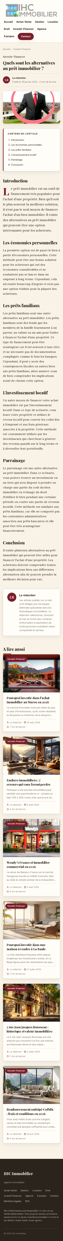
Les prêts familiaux (21, 149)
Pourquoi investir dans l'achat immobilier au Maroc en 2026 (28, 700)
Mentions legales (12, 1201)
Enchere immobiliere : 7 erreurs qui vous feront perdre (28, 782)
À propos (9, 36)
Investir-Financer (23, 28)
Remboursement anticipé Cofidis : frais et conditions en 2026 (30, 1111)
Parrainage (16, 159)
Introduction (17, 140)
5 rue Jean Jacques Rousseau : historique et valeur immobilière (29, 1029)
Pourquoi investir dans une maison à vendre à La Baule (26, 947)
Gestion (39, 21)
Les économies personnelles (26, 144)
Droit (7, 28)
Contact (26, 36)
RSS (27, 1201)
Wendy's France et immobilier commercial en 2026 (28, 864)
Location (53, 21)
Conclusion (17, 164)
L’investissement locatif (23, 154)
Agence (41, 28)
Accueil (8, 21)
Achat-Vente (24, 21)
